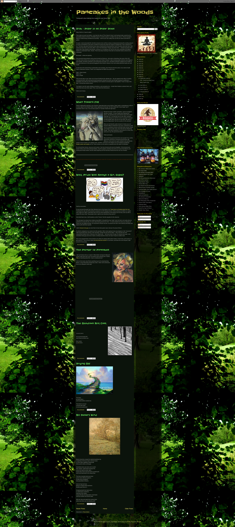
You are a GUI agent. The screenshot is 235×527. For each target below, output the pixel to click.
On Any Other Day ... (144, 183)
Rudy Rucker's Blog (143, 182)
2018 (140, 61)
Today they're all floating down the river (120, 209)
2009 (140, 76)
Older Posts (129, 509)
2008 (140, 94)
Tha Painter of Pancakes (92, 249)
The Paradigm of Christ (144, 191)
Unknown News (143, 204)
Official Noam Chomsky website (146, 187)
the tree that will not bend (100, 240)
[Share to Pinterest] (95, 97)
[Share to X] (91, 97)
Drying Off (83, 363)
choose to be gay (84, 228)
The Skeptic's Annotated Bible (146, 172)
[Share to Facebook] (93, 97)
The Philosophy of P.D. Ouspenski (147, 200)
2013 (140, 72)
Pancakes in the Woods (114, 12)
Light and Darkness (143, 195)
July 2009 (142, 85)
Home (105, 509)
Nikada (128, 521)
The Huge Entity (143, 170)
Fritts (77, 258)
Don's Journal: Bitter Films (145, 206)
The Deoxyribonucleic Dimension (147, 178)
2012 (140, 74)
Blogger (139, 521)
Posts (140, 216)
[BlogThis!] (89, 97)
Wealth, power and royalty (82, 144)
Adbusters (141, 176)
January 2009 (143, 91)
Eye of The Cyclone (143, 180)
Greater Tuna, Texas (144, 210)
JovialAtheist (142, 193)
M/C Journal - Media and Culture (147, 168)
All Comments (143, 219)
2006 (140, 98)
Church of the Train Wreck (145, 202)
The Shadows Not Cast (91, 323)
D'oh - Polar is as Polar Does (95, 28)
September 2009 (144, 78)
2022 (140, 59)
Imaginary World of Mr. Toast (146, 174)
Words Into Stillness (143, 198)
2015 (140, 68)
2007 (140, 96)
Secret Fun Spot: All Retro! (145, 208)
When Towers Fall (87, 102)
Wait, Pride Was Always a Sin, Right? (100, 174)
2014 (140, 70)
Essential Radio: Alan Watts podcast (148, 189)
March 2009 (143, 89)
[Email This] (88, 97)
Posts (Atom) (86, 512)
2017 (140, 63)
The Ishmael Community (145, 197)
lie (78, 342)
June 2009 (143, 87)
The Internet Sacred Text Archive (147, 185)
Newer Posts (80, 509)
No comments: (81, 96)
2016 (140, 65)
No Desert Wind (86, 415)
